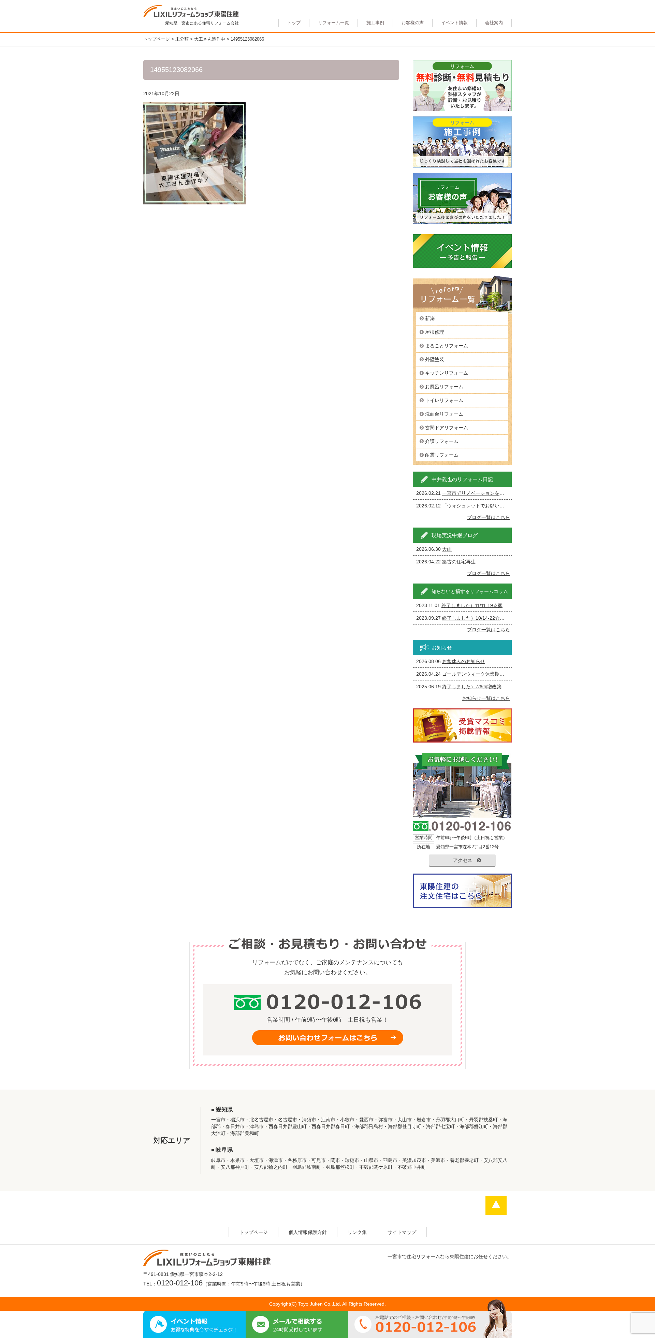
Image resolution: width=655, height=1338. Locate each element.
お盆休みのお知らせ (463, 661)
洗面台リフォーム (444, 414)
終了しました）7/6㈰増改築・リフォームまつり (493, 686)
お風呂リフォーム (444, 386)
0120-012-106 (180, 1283)
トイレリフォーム (444, 400)
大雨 (447, 549)
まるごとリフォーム (446, 345)
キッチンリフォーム (446, 373)
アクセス (462, 860)
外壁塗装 (434, 359)
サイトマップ (402, 1232)
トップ (294, 22)
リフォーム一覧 (333, 22)
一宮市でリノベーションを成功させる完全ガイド (494, 493)
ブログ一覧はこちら (488, 517)
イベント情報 (454, 22)
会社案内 (494, 22)
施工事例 (375, 22)
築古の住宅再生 (459, 561)
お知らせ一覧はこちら (486, 698)
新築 (430, 318)
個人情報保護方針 (308, 1232)
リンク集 (357, 1232)
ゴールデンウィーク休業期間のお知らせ (485, 674)
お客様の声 (413, 22)
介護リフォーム (441, 441)
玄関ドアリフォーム (446, 427)
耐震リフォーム (441, 455)
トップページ (253, 1232)
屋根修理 (434, 332)
